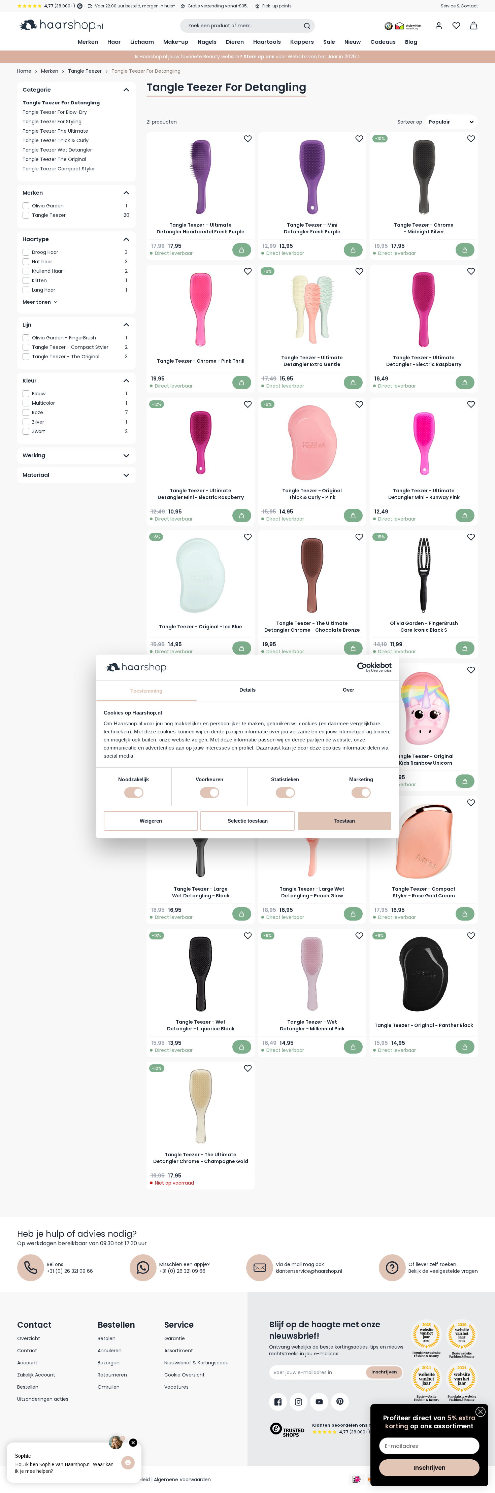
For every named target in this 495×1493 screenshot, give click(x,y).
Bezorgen (109, 1362)
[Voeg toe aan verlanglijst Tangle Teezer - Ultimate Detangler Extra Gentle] (359, 271)
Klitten (79, 280)
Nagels (207, 42)
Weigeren (151, 821)
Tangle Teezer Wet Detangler (57, 149)
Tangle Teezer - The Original (80, 356)
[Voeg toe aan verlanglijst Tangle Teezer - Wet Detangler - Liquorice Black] (247, 935)
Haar (114, 42)
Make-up (175, 42)
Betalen (107, 1338)
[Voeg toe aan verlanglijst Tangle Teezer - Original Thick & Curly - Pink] (359, 404)
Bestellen (27, 1387)
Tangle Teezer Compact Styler (59, 168)
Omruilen (109, 1387)
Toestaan (344, 821)
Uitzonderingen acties (42, 1399)
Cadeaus (383, 42)
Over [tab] (348, 690)
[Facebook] (278, 1402)
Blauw (79, 393)
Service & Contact (459, 6)
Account (27, 1362)
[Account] (439, 26)
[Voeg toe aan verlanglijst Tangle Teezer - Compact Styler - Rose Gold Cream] (471, 802)
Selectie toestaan (248, 821)
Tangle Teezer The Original (54, 159)
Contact (27, 1350)
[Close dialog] (480, 1412)
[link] (76, 205)
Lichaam (142, 42)
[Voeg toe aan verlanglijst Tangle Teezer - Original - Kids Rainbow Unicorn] (471, 670)
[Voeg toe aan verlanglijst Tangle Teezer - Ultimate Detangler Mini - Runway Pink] (471, 404)
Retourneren (112, 1374)
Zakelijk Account (36, 1374)
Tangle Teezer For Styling (52, 121)
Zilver (79, 422)
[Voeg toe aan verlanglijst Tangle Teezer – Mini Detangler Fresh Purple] (359, 138)
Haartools (267, 42)
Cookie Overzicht (184, 1374)
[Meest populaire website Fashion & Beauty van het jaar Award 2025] (462, 1339)
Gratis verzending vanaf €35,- (219, 6)
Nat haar (80, 261)
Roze (80, 412)
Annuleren (110, 1350)
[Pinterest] (340, 1402)
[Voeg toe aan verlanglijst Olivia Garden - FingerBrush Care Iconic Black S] (471, 537)
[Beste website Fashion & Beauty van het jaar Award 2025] (426, 1339)
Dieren (235, 42)
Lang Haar (79, 290)
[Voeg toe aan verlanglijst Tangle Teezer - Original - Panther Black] (471, 935)
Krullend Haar (80, 271)
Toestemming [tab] (146, 691)
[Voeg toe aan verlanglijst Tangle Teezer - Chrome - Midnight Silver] (471, 138)
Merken (88, 42)
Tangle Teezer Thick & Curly (56, 140)
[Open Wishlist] (456, 26)
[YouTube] (319, 1402)
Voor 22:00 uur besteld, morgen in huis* (135, 6)
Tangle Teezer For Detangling (61, 102)
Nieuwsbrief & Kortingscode (196, 1362)
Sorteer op (410, 122)
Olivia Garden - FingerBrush (79, 337)
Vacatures (176, 1387)
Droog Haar (80, 252)
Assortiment (178, 1350)
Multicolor (79, 403)
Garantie (174, 1338)
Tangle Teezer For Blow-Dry (55, 112)
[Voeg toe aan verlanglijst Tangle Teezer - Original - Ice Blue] (247, 537)
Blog (411, 42)
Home (24, 71)
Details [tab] (247, 690)
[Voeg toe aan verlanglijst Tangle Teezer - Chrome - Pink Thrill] (247, 271)
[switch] (209, 792)
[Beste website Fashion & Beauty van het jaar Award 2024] (426, 1382)
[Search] (307, 26)
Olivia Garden (79, 205)
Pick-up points (277, 6)
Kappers (302, 42)
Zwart (80, 431)
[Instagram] (298, 1402)
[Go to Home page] (60, 26)
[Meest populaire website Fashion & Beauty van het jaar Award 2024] (462, 1382)
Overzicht (28, 1338)
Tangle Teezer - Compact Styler (80, 347)
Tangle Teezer (85, 71)
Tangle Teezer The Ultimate (55, 131)
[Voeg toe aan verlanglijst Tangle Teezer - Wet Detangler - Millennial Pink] (359, 935)
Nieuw (352, 42)
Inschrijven (384, 1372)
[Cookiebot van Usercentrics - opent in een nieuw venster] (362, 667)
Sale (329, 42)
